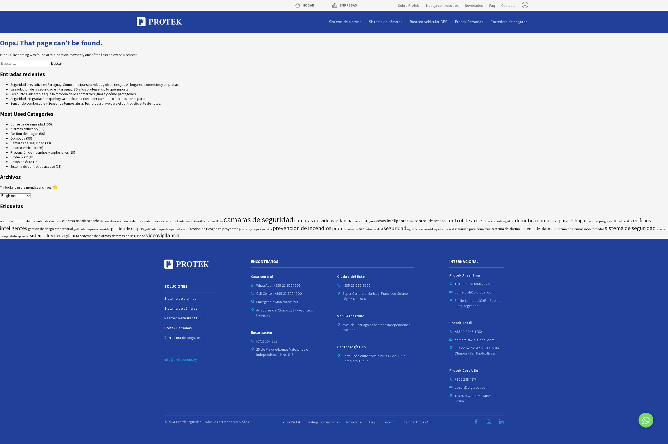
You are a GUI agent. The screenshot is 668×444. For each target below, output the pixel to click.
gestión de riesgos (127, 228)
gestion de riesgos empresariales (92, 229)
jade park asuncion (261, 229)
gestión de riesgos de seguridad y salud (167, 229)
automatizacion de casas (176, 221)
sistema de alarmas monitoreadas (580, 229)
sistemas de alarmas (95, 235)
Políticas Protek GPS (418, 422)
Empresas (348, 5)
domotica (525, 220)
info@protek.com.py (180, 359)
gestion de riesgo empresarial (50, 228)
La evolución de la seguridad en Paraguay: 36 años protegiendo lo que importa (69, 89)
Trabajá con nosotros (323, 422)
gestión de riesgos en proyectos (213, 228)
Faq (492, 5)
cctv (411, 221)
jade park (244, 229)
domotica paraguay (599, 221)
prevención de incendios (302, 228)
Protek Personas (469, 21)
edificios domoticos (621, 221)
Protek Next (19, 157)
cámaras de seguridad (502, 221)
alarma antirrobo (12, 221)
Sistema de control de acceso (32, 166)
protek (339, 228)
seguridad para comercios (473, 229)
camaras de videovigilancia (323, 220)
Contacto (508, 5)
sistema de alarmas (538, 228)
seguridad (395, 228)
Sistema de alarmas (345, 21)
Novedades (474, 5)
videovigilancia (163, 235)
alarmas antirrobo (120, 221)
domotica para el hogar (562, 220)
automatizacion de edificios (207, 221)
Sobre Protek (408, 5)
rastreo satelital (374, 229)
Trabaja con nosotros (442, 5)
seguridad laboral (444, 229)
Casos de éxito (21, 161)
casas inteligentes (392, 221)
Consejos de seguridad (27, 124)
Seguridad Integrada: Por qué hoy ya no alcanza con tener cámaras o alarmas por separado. (79, 98)
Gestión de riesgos (24, 133)
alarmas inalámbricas (146, 221)
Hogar (308, 5)
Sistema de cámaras (385, 21)
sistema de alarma (506, 228)
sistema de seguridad (630, 228)
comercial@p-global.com (474, 292)
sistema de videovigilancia (54, 235)
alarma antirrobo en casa (43, 221)
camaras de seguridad (259, 219)
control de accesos (467, 220)
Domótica (17, 138)
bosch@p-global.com (471, 387)
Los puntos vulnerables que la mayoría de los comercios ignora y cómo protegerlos (73, 94)
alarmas (104, 221)
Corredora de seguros (509, 21)
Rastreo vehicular (23, 147)
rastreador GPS (355, 229)
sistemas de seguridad (128, 235)
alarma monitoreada (80, 221)
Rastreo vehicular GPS (428, 21)
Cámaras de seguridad (27, 143)
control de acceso (430, 221)
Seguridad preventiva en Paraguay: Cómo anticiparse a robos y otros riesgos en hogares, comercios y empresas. (94, 84)
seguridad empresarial (420, 229)
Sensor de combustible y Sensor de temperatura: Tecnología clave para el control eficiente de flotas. (85, 103)
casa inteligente (364, 221)
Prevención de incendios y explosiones (39, 152)
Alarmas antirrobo (24, 129)
